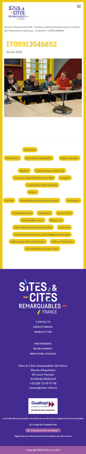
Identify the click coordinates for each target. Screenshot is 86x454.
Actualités (29, 149)
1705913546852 (19, 12)
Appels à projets (69, 158)
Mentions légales (43, 353)
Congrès (65, 177)
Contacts (43, 321)
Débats (33, 192)
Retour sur (56, 220)
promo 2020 (64, 213)
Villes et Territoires (62, 241)
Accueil (8, 27)
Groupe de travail (22, 213)
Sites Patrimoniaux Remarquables (33, 227)
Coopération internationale (42, 185)
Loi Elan (9, 200)
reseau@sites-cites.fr (43, 387)
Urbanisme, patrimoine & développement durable (42, 234)
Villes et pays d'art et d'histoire (28, 241)
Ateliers (24, 170)
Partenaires (12, 158)
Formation (73, 200)
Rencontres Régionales (39, 158)
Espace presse (43, 326)
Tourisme (64, 227)
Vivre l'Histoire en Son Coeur (42, 248)
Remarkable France (32, 220)
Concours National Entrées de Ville (33, 177)
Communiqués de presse (50, 170)
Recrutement (43, 348)
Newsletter (43, 331)
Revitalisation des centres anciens (39, 200)
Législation (45, 213)
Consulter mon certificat (44, 430)
